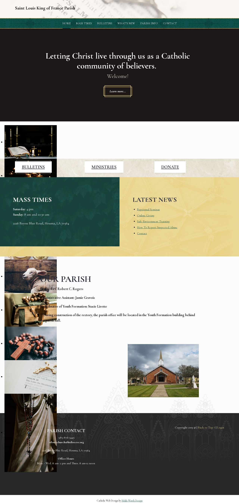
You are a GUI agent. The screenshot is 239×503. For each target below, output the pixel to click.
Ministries (104, 167)
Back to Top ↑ (206, 427)
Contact (170, 23)
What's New (126, 23)
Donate (170, 167)
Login (220, 427)
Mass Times (84, 23)
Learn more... (118, 91)
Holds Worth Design (132, 500)
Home (66, 23)
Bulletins (104, 23)
